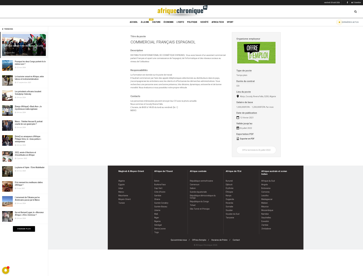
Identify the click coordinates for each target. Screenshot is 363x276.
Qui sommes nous (179, 240)
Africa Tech (218, 22)
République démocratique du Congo (203, 196)
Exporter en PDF (247, 139)
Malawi (264, 203)
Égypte (121, 184)
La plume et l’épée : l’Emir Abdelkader (30, 167)
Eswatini (265, 221)
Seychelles (266, 217)
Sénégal (158, 225)
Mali (156, 214)
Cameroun (194, 184)
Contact (236, 240)
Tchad (192, 205)
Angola (264, 184)
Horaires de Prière (219, 240)
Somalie (229, 206)
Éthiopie (229, 192)
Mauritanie (123, 195)
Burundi (229, 181)
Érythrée (229, 188)
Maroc (121, 192)
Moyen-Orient (124, 199)
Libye (120, 188)
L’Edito (180, 22)
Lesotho (265, 195)
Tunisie (121, 203)
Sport (230, 22)
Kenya (228, 195)
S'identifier (357, 3)
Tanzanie (230, 217)
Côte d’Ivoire (159, 192)
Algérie (121, 181)
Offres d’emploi (199, 240)
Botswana (265, 188)
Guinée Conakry (161, 203)
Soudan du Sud (232, 214)
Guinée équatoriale (198, 192)
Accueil (134, 22)
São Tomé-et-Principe (200, 209)
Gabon (193, 188)
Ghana (157, 199)
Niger (156, 217)
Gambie (157, 195)
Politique (192, 22)
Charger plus (24, 229)
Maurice (265, 206)
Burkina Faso (160, 184)
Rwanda (229, 203)
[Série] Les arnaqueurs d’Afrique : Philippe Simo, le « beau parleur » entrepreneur (28, 139)
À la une (145, 21)
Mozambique (267, 210)
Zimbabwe (266, 229)
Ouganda (230, 199)
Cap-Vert (158, 188)
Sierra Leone (160, 229)
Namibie (265, 214)
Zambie (264, 225)
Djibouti (229, 184)
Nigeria (157, 221)
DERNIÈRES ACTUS (350, 22)
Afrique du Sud (268, 181)
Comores (265, 192)
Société (204, 22)
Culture (156, 22)
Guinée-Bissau (160, 206)
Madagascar (267, 199)
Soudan (229, 210)
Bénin (156, 181)
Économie (169, 22)
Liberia (157, 210)
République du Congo (199, 201)
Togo (156, 232)
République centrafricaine (201, 181)
